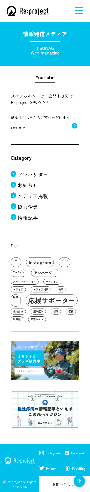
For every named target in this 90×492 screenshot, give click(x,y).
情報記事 (28, 217)
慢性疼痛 (18, 311)
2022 (16, 260)
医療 (15, 297)
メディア (18, 289)
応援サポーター (51, 300)
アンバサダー (33, 174)
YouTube (18, 272)
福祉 (70, 311)
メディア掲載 (33, 196)
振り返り (38, 311)
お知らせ (28, 185)
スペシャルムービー (24, 281)
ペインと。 (52, 281)
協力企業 (28, 206)
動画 (60, 289)
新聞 (55, 311)
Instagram (40, 262)
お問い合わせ (63, 484)
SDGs (64, 260)
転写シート (37, 319)
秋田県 (17, 319)
